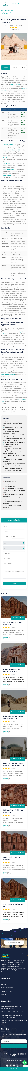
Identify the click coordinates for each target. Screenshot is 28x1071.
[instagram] (17, 1065)
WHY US (3, 984)
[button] (14, 3)
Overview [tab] (5, 67)
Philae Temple (7, 175)
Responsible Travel (6, 991)
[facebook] (7, 1065)
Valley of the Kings (8, 169)
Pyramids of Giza (15, 84)
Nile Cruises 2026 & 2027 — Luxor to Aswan (13, 1012)
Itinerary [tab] (15, 67)
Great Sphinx (6, 158)
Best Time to (4, 374)
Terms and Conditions (7, 987)
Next (25, 47)
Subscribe (14, 1046)
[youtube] (14, 1065)
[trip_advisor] (20, 1065)
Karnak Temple (7, 163)
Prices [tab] (23, 67)
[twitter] (10, 1065)
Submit (14, 583)
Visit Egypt (11, 374)
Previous (2, 47)
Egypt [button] (19, 3)
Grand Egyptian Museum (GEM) (12, 150)
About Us (3, 994)
